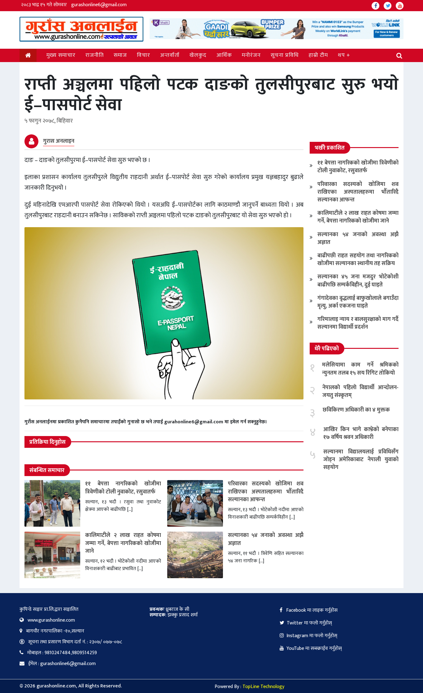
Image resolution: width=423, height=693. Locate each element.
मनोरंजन (251, 55)
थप (341, 55)
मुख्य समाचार (61, 55)
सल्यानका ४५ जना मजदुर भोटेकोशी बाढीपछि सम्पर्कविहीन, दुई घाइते (358, 280)
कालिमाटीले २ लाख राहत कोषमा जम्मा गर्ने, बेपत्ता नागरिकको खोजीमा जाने (123, 543)
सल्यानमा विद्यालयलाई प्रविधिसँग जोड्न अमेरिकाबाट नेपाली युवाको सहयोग (361, 459)
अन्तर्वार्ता (170, 55)
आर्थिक (224, 55)
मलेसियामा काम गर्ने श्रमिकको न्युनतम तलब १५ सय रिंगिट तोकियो (360, 368)
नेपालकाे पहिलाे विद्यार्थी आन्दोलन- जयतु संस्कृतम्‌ (360, 391)
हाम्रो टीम (318, 55)
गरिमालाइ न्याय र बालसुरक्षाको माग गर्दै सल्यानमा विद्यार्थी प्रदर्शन (358, 323)
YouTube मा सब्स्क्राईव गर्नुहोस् (314, 648)
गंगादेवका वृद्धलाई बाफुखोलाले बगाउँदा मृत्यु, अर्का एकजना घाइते (358, 302)
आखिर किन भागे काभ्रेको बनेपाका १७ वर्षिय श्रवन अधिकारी (361, 433)
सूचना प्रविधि (285, 55)
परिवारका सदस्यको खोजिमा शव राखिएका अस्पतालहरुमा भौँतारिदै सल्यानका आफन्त (266, 491)
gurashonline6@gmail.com (99, 5)
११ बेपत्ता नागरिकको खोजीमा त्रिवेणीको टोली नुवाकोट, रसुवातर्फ (123, 487)
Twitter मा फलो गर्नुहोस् (309, 623)
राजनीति (94, 55)
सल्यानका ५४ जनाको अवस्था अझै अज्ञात (266, 539)
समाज (120, 55)
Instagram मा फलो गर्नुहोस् (311, 636)
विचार (143, 55)
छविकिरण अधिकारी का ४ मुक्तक (356, 410)
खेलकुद (198, 55)
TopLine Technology (263, 686)
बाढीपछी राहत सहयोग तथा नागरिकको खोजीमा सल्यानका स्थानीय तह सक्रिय (358, 259)
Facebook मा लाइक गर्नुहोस (311, 610)
